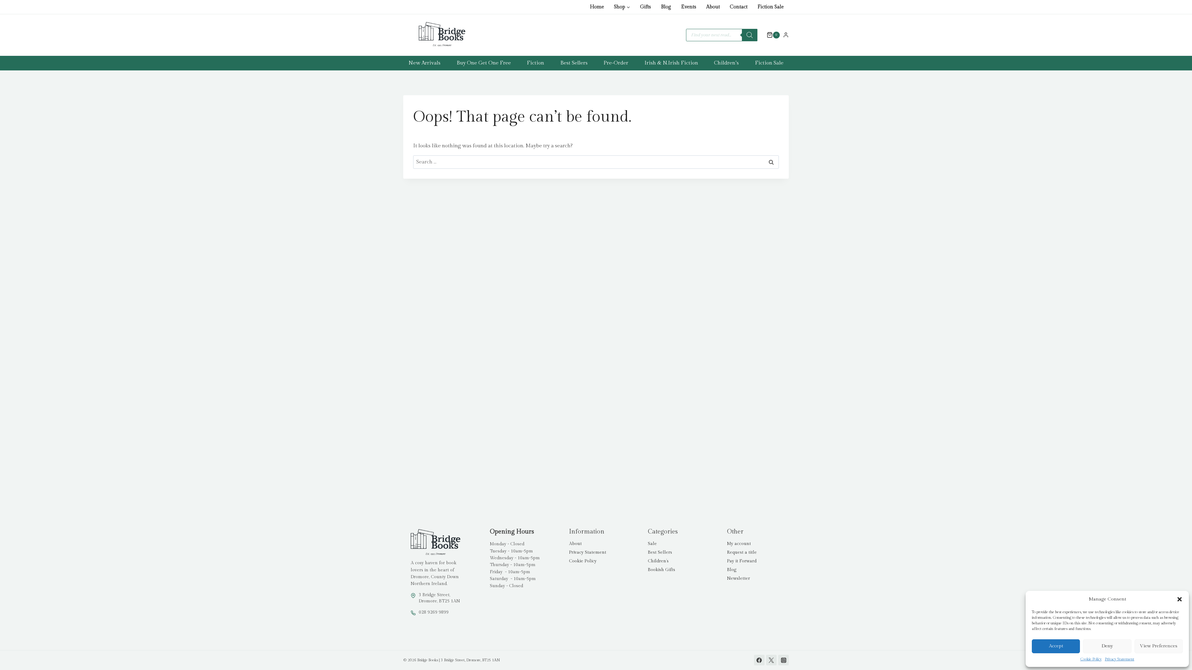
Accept (1056, 646)
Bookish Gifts (661, 569)
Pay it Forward (741, 561)
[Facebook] (759, 660)
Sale (652, 543)
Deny (1107, 646)
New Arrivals (424, 63)
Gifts (645, 7)
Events (688, 7)
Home (597, 7)
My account (739, 543)
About (713, 7)
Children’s (726, 63)
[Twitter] (771, 660)
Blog (666, 7)
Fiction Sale (770, 7)
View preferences (1158, 646)
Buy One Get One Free (484, 63)
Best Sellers (574, 63)
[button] (1179, 599)
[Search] (749, 35)
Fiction (535, 63)
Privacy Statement (1119, 659)
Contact (738, 7)
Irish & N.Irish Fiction (671, 63)
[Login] (786, 35)
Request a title (742, 552)
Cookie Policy (1091, 659)
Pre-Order (615, 63)
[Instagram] (783, 660)
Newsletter (738, 578)
